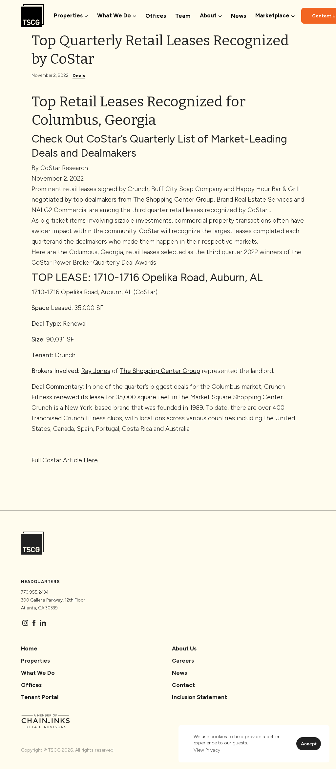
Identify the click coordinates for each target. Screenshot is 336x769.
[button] (207, 750)
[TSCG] (32, 16)
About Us (184, 648)
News (238, 15)
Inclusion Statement (199, 697)
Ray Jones (95, 371)
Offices (155, 15)
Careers (183, 660)
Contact (183, 685)
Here (91, 460)
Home (29, 648)
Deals (79, 75)
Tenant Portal (39, 697)
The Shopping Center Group (173, 199)
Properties (35, 660)
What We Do (38, 673)
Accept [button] (309, 743)
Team (183, 15)
